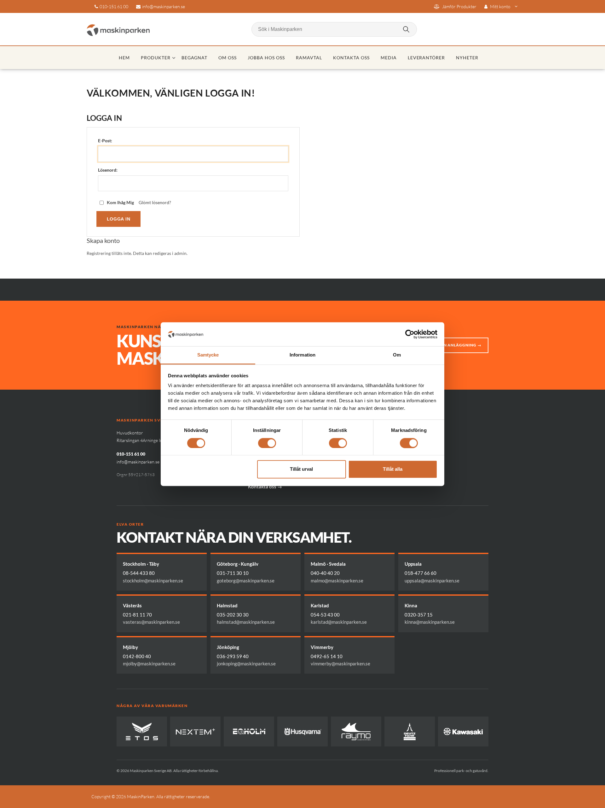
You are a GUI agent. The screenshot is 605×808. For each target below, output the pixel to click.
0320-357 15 (419, 614)
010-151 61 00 (114, 6)
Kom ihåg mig (120, 202)
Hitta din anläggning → (453, 345)
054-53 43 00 (325, 614)
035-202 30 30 (233, 614)
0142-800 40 (137, 656)
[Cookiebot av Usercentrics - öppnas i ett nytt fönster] (409, 334)
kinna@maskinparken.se (430, 622)
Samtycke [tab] (208, 355)
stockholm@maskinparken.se (153, 580)
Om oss (227, 57)
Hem (124, 57)
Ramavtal (309, 57)
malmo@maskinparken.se (337, 580)
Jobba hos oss (266, 57)
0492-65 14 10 (327, 656)
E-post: (105, 141)
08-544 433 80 (139, 573)
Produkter (155, 57)
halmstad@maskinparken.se (246, 622)
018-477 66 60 (420, 573)
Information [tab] (302, 355)
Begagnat (195, 57)
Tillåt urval (301, 469)
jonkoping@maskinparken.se (246, 663)
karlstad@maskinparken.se (339, 622)
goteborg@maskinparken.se (245, 580)
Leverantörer (426, 57)
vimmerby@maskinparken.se (340, 663)
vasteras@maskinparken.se (151, 622)
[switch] (267, 443)
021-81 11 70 (137, 614)
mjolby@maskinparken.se (149, 663)
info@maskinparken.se (163, 6)
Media (389, 57)
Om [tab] (397, 355)
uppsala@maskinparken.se (432, 580)
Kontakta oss (351, 57)
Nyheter (467, 57)
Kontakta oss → (265, 486)
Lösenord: (108, 170)
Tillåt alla (392, 469)
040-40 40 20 (325, 573)
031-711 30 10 (233, 573)
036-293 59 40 (233, 656)
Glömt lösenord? (155, 202)
